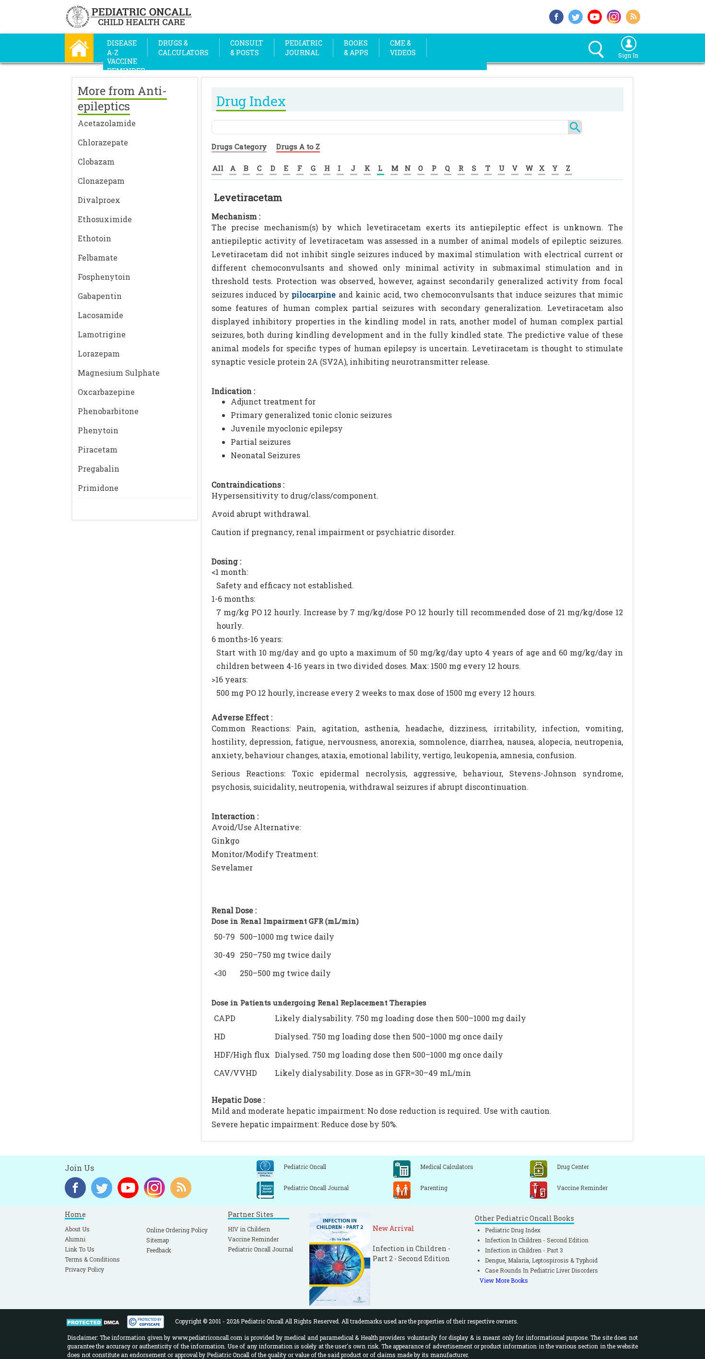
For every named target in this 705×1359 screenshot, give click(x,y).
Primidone (98, 488)
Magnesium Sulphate (119, 373)
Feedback (158, 1250)
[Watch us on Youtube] (595, 16)
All (217, 168)
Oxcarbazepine (106, 392)
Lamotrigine (102, 334)
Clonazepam (101, 181)
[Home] (79, 47)
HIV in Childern (249, 1229)
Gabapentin (100, 296)
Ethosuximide (105, 219)
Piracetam (98, 449)
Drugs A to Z (298, 146)
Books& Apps (356, 47)
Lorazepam (99, 353)
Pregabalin (98, 469)
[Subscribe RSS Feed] (633, 16)
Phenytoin (98, 430)
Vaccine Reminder (253, 1239)
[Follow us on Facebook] (556, 16)
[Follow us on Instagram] (614, 16)
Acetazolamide (107, 123)
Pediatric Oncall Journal (260, 1249)
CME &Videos (403, 47)
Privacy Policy (84, 1269)
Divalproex (99, 200)
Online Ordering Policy (177, 1230)
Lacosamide (100, 315)
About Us (77, 1229)
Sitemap (157, 1240)
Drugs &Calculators (183, 47)
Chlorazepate (103, 142)
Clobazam (96, 161)
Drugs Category (239, 146)
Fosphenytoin (104, 277)
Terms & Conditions (92, 1259)
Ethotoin (94, 238)
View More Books (504, 1280)
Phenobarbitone (108, 411)
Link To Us (79, 1249)
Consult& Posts (246, 47)
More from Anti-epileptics (122, 98)
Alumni (75, 1239)
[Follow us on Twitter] (575, 16)
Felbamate (98, 257)
